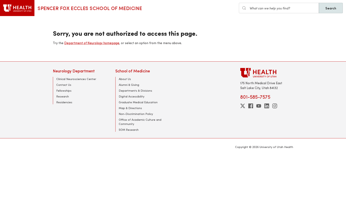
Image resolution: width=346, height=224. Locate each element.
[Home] (17, 8)
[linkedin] (266, 105)
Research (62, 96)
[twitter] (242, 105)
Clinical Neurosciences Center (76, 79)
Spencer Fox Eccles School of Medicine (90, 8)
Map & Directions (130, 108)
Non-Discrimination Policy (136, 114)
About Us (125, 79)
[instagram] (274, 105)
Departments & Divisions (135, 90)
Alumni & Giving (129, 85)
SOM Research (129, 130)
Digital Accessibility (131, 96)
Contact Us (63, 85)
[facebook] (250, 105)
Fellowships (63, 90)
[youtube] (258, 105)
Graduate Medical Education (138, 102)
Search (330, 8)
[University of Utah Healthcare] (266, 72)
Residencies (64, 102)
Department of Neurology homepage (91, 43)
